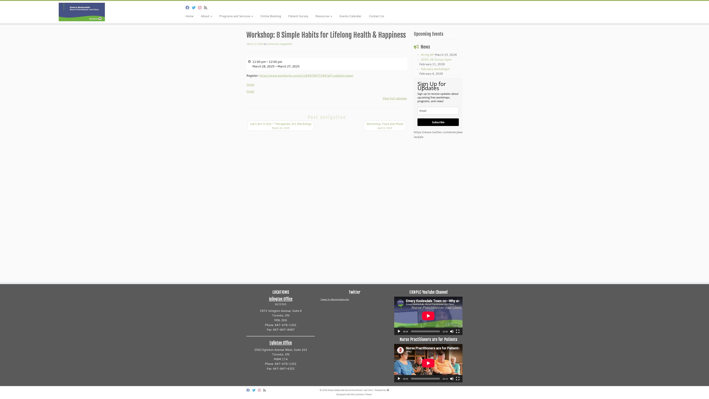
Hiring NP (427, 54)
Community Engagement (279, 43)
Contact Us (376, 16)
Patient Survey (298, 16)
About (205, 16)
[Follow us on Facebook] (189, 7)
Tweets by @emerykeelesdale (334, 299)
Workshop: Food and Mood (384, 125)
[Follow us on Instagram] (201, 7)
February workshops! (435, 69)
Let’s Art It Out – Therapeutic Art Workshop (280, 125)
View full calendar (395, 98)
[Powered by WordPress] (388, 389)
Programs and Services (235, 16)
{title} (250, 84)
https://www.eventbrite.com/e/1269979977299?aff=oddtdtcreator (306, 75)
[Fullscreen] (458, 331)
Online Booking (270, 16)
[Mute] (452, 331)
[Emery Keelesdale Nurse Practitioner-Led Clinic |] (82, 12)
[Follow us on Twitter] (195, 7)
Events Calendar (351, 16)
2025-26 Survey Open (436, 59)
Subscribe (438, 122)
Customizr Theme (363, 394)
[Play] (399, 331)
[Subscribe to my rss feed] (207, 7)
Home (189, 16)
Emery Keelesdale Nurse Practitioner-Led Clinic (350, 390)
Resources (323, 16)
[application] (428, 316)
